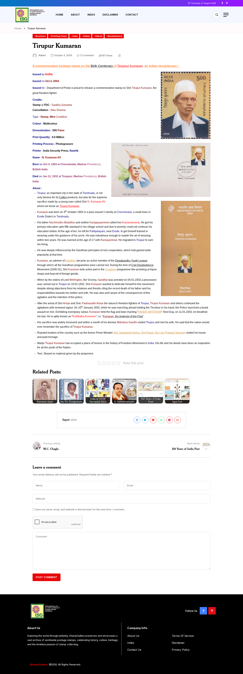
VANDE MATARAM (149, 311)
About (75, 14)
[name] (223, 3)
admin (42, 55)
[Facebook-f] (203, 610)
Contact (131, 14)
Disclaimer (110, 14)
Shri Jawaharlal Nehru (126, 332)
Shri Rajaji (147, 332)
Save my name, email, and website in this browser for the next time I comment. (80, 509)
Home (59, 14)
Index (91, 14)
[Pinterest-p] (212, 610)
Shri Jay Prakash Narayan (170, 332)
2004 (74, 419)
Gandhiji (70, 260)
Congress (111, 269)
